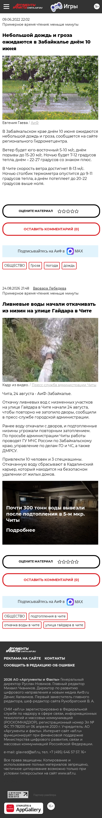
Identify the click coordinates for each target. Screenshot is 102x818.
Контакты (55, 658)
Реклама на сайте (22, 658)
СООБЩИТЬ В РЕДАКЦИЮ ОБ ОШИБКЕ (39, 665)
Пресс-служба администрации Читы (64, 385)
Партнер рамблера (44, 794)
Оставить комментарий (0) (51, 229)
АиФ (35, 123)
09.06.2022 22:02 (16, 19)
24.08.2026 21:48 (15, 288)
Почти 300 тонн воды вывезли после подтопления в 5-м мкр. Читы (45, 514)
